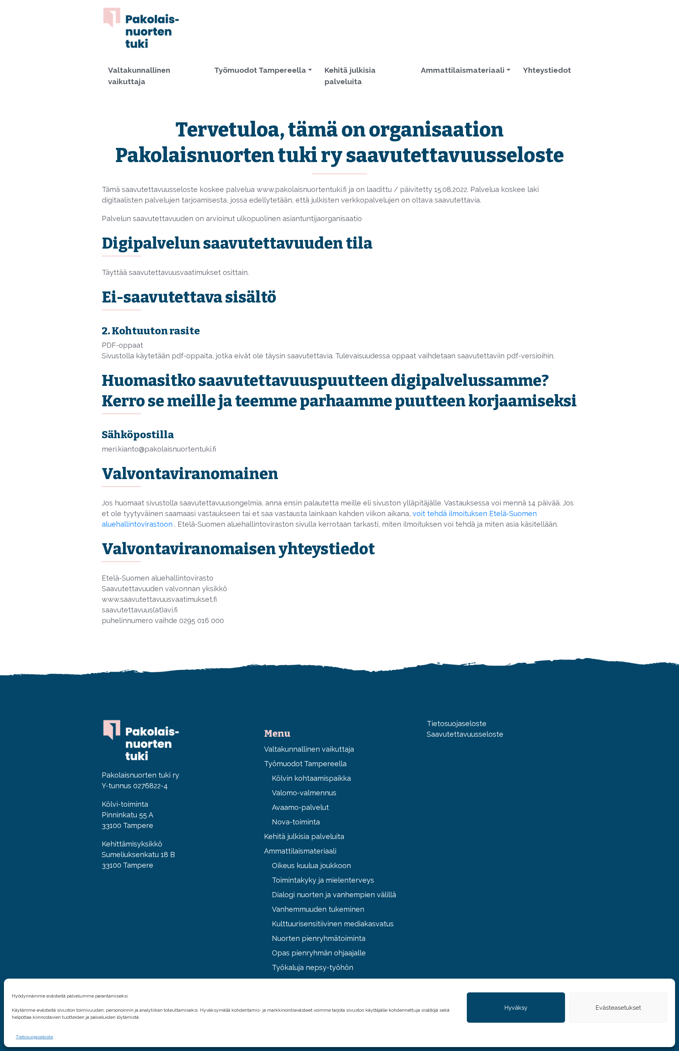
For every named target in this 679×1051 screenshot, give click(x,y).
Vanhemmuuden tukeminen (318, 909)
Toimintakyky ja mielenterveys (323, 880)
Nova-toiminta (296, 822)
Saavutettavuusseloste (465, 734)
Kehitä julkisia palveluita (350, 76)
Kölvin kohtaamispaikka (311, 778)
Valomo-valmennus (304, 793)
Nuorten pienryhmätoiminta (318, 938)
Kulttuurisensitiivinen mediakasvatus (333, 924)
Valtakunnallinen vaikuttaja (139, 76)
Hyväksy (516, 1007)
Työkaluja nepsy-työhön (312, 967)
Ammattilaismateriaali (463, 70)
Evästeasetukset (618, 1007)
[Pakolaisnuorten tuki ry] (141, 27)
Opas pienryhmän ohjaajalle (319, 953)
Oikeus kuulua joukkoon (311, 865)
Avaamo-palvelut (300, 807)
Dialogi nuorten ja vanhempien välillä (334, 895)
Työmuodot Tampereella (260, 70)
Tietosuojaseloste (34, 1037)
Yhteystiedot (547, 70)
